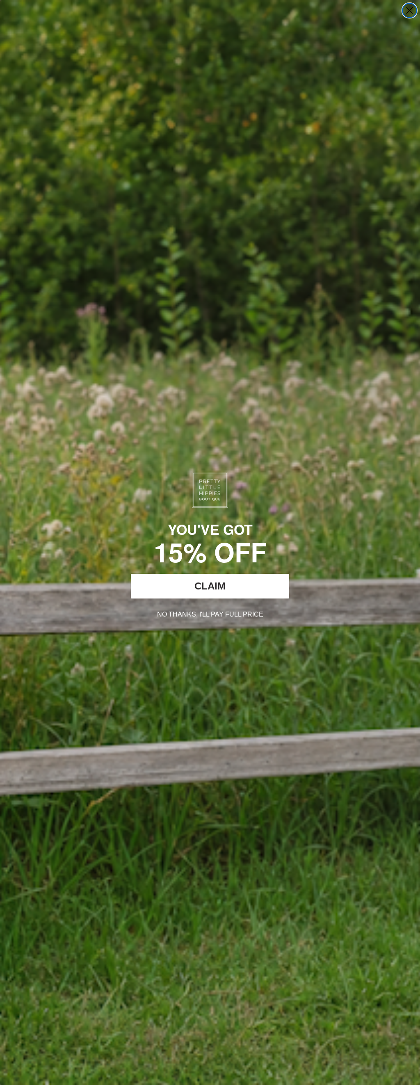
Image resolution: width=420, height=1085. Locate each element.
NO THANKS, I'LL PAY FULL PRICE (210, 613)
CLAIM (210, 586)
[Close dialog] (409, 10)
